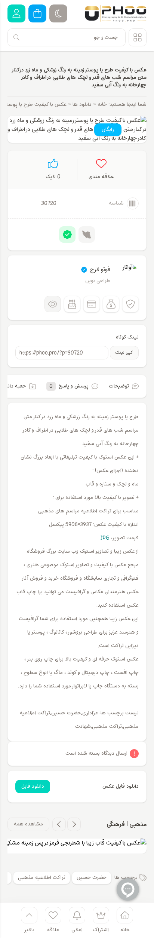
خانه (102, 104)
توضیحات (119, 386)
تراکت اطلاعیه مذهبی (41, 877)
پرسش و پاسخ (69, 386)
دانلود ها (82, 104)
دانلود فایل (32, 786)
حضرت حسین (92, 877)
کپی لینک (124, 352)
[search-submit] (16, 37)
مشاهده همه (28, 824)
